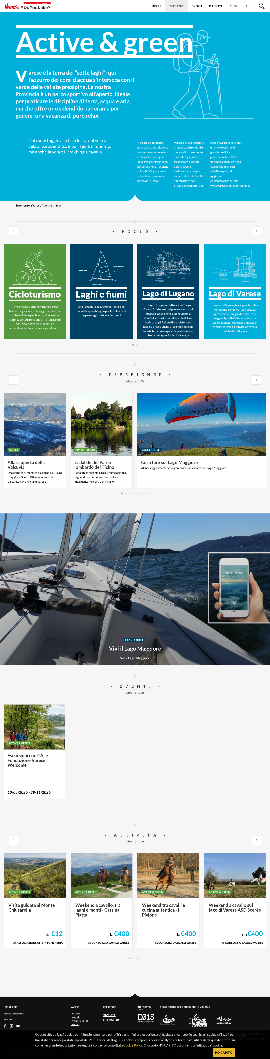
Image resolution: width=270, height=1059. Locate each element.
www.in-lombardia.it (14, 1013)
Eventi (197, 6)
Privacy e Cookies (79, 1020)
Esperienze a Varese (28, 205)
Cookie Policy (132, 1045)
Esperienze (176, 6)
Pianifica (216, 6)
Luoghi (155, 6)
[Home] (29, 6)
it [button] (246, 6)
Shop (233, 6)
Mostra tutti (135, 381)
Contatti (75, 1024)
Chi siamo (75, 1013)
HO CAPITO (224, 1052)
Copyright (75, 1017)
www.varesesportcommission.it (230, 185)
